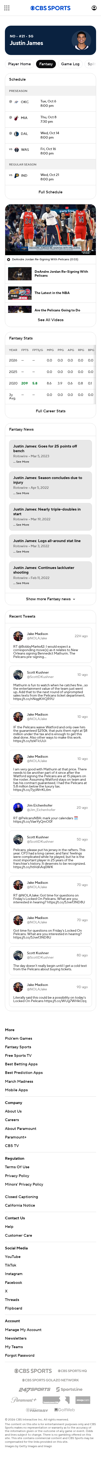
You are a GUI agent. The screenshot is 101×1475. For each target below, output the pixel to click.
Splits (93, 64)
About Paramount (20, 1128)
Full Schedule (50, 192)
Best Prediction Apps (24, 1072)
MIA (24, 118)
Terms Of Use (17, 1167)
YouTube (13, 1256)
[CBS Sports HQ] (72, 1370)
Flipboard (13, 1308)
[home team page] (16, 102)
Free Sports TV (18, 1055)
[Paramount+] (24, 1399)
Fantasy (46, 64)
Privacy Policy (17, 1175)
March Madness (19, 1081)
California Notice (20, 1205)
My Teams (14, 1346)
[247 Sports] (34, 1388)
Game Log (70, 64)
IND (24, 176)
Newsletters (15, 1338)
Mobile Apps (16, 1090)
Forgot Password (20, 1355)
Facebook (13, 1282)
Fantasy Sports (18, 1047)
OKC (25, 102)
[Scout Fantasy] (37, 1409)
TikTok (10, 1265)
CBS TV (12, 1145)
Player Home (19, 64)
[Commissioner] (56, 1398)
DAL (24, 134)
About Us (13, 1111)
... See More (21, 461)
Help (9, 1226)
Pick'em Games (18, 1038)
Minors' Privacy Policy (24, 1184)
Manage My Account (23, 1329)
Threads (12, 1299)
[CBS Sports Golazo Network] (50, 1379)
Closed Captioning (21, 1196)
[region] (50, 229)
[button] (7, 8)
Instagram (14, 1273)
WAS (25, 150)
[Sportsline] (69, 1388)
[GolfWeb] (64, 1410)
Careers (12, 1119)
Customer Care (18, 1235)
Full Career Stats (50, 411)
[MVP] (83, 1398)
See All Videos (50, 319)
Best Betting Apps (21, 1064)
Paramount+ (15, 1137)
